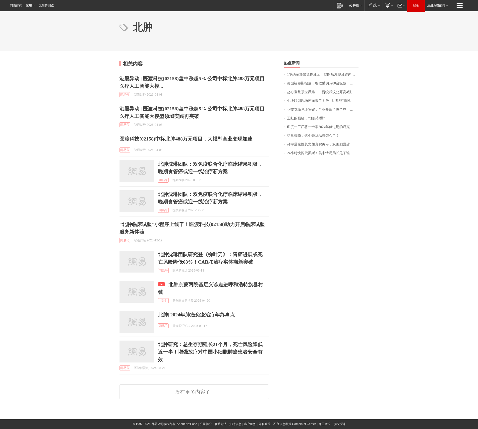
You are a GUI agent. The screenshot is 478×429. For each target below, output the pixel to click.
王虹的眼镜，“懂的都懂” (306, 118)
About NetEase (187, 424)
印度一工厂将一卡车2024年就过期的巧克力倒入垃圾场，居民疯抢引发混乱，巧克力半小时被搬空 (322, 127)
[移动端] (340, 5)
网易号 (124, 94)
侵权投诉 (339, 424)
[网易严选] (373, 5)
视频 (163, 300)
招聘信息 (235, 424)
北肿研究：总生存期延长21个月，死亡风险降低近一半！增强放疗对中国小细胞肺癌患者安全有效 (210, 352)
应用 (29, 5)
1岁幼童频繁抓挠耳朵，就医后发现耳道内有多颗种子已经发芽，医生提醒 (322, 74)
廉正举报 (325, 424)
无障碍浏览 (46, 5)
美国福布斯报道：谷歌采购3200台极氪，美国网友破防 (322, 83)
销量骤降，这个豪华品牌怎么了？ (313, 136)
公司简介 (206, 424)
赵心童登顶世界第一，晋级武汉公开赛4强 (319, 92)
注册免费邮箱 (436, 5)
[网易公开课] (355, 5)
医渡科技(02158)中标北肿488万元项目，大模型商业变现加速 (186, 139)
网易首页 (16, 5)
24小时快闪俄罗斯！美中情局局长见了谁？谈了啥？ (322, 153)
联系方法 (221, 424)
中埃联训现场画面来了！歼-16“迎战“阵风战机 (322, 101)
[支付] (388, 5)
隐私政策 (265, 424)
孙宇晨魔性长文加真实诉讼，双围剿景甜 (318, 144)
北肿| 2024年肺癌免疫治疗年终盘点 (196, 314)
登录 (416, 5)
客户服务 (250, 424)
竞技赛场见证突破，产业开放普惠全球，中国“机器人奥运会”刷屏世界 (322, 109)
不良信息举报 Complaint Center (294, 424)
